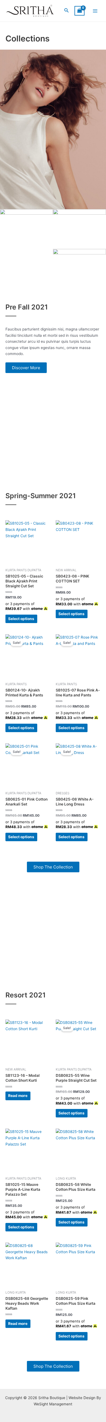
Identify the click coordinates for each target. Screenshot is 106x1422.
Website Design (81, 1398)
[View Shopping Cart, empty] (79, 11)
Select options (21, 619)
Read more (17, 1095)
